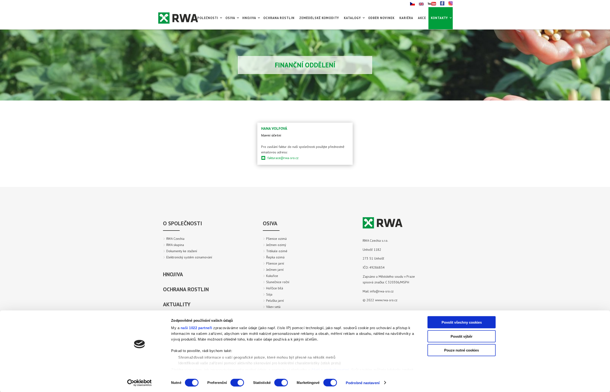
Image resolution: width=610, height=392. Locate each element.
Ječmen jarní (275, 269)
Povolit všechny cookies (462, 322)
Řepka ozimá (275, 257)
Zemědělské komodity (319, 18)
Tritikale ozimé (276, 251)
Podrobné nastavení (363, 383)
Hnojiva (249, 18)
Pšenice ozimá (276, 238)
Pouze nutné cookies (461, 350)
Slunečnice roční (277, 282)
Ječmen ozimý (276, 245)
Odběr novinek (381, 18)
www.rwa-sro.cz (386, 300)
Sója (269, 294)
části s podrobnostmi (330, 369)
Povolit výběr (462, 336)
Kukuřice (272, 276)
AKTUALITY (176, 304)
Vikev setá (273, 307)
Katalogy (352, 18)
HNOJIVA (173, 274)
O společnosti (205, 18)
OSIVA (270, 223)
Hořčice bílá (274, 288)
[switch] (237, 382)
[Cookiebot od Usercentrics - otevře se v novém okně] (139, 382)
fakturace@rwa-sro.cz (283, 158)
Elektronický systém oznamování (189, 257)
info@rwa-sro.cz (382, 291)
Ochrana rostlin (279, 18)
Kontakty (439, 18)
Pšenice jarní (275, 263)
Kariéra (406, 18)
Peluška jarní (275, 300)
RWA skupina (175, 245)
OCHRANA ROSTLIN (186, 289)
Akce (422, 18)
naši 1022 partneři (196, 328)
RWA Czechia (175, 238)
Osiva (230, 18)
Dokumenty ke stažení (181, 251)
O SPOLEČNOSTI (182, 223)
